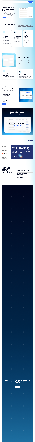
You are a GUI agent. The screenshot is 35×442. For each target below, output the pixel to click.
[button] (15, 1)
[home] (5, 1)
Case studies (30, 140)
